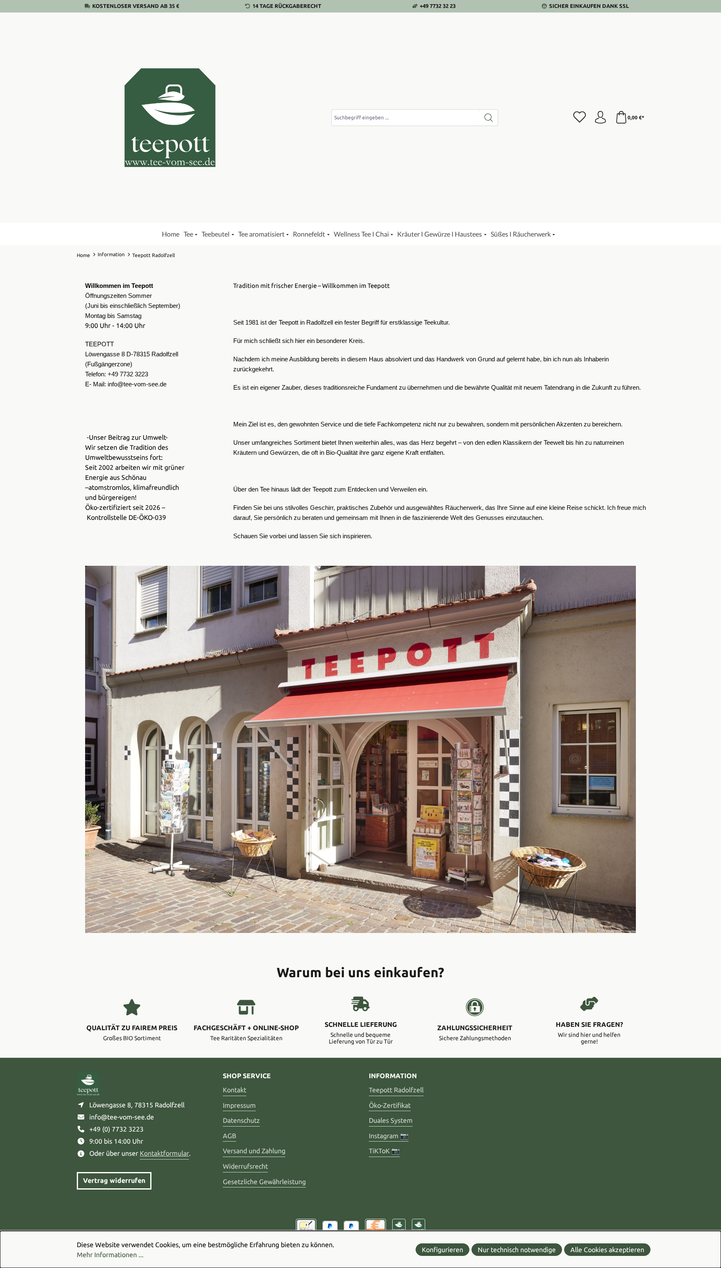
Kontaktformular (164, 1153)
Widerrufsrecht (245, 1166)
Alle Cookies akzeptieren (607, 1249)
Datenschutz (241, 1120)
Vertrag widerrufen (114, 1180)
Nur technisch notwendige (517, 1249)
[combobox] (405, 117)
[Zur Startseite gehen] (171, 117)
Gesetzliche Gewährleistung (264, 1181)
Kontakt (234, 1090)
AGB (229, 1135)
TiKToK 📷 (384, 1151)
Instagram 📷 (388, 1135)
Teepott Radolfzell (396, 1090)
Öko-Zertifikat (390, 1105)
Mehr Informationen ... (110, 1254)
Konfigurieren (442, 1249)
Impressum (239, 1105)
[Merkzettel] (579, 117)
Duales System (391, 1120)
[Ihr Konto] (600, 117)
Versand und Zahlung (254, 1151)
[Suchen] (488, 117)
